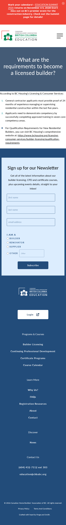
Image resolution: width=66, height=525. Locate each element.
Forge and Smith (43, 514)
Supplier (15, 246)
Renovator (17, 242)
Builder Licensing (33, 344)
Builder (15, 238)
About (33, 410)
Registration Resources (33, 403)
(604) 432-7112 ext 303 (33, 467)
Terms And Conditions (43, 508)
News (33, 442)
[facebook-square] (36, 306)
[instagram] (27, 306)
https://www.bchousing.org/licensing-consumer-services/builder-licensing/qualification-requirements (32, 139)
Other (14, 253)
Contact (33, 417)
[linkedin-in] (18, 306)
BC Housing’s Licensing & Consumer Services (39, 93)
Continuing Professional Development (33, 351)
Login (30, 314)
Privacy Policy (23, 508)
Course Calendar (33, 365)
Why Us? (33, 389)
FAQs (33, 396)
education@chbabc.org (33, 474)
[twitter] (46, 306)
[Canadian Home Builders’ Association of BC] (19, 36)
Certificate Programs (33, 358)
